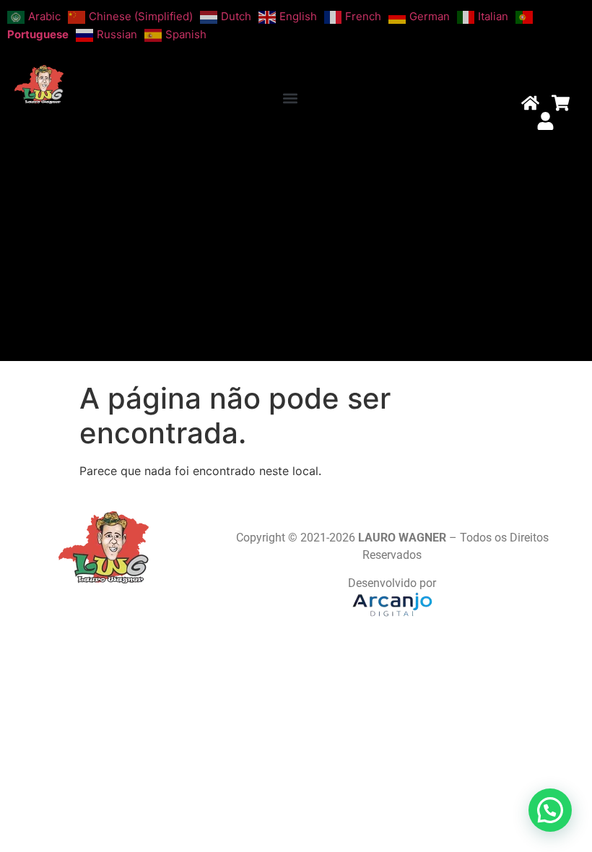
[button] (290, 98)
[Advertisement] (296, 253)
